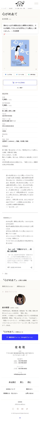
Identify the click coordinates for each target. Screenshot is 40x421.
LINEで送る (32, 74)
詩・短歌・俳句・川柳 (20, 8)
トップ (4, 8)
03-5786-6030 (23, 361)
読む (29, 382)
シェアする (9, 74)
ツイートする (21, 74)
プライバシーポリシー (20, 404)
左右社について (10, 389)
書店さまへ (29, 389)
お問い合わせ (29, 393)
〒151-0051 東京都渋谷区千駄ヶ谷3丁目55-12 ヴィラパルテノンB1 (20, 354)
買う (22, 382)
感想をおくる (21, 286)
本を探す (11, 8)
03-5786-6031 (23, 363)
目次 (6, 273)
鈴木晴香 (5, 19)
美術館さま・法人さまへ (10, 393)
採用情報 (20, 401)
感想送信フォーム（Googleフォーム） (21, 337)
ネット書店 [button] (19, 87)
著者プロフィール (7, 286)
